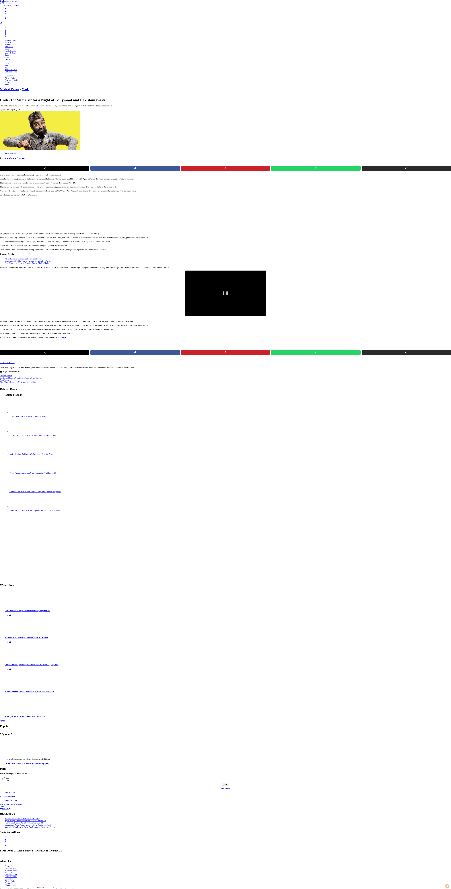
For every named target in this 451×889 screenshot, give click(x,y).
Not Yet (224, 13)
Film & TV (9, 47)
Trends (7, 59)
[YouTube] (5, 18)
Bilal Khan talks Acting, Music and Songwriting (18, 382)
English (41, 887)
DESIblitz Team (11, 72)
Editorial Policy (10, 885)
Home (7, 63)
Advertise (7, 5)
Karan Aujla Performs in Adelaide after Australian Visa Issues (29, 692)
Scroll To (5, 809)
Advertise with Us (11, 80)
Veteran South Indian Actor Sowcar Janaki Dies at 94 (24, 823)
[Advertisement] (40, 214)
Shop (2, 5)
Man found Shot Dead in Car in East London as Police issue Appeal (30, 827)
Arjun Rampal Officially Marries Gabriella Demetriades (25, 821)
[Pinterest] (5, 13)
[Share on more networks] (406, 168)
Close (2, 806)
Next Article (4, 380)
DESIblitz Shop (10, 868)
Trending (19, 804)
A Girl (6, 780)
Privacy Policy (10, 78)
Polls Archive (10, 792)
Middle (6, 796)
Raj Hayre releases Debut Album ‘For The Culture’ (25, 717)
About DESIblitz (11, 70)
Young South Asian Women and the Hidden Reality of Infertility (28, 825)
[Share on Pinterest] (225, 168)
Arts (9, 1)
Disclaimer (9, 76)
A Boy (6, 778)
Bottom (12, 796)
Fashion (8, 45)
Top (1, 796)
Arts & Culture (10, 40)
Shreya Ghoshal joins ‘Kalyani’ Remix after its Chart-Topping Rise (31, 665)
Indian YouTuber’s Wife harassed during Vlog (27, 763)
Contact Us (16, 5)
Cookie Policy (10, 883)
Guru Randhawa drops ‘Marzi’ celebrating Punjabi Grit (27, 611)
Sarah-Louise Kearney (14, 158)
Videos (14, 1)
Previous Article (6, 376)
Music (25, 89)
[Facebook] (5, 9)
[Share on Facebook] (135, 168)
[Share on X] (44, 168)
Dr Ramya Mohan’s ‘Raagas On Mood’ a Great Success (21, 378)
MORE (3, 721)
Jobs (6, 1)
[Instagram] (5, 16)
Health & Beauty (11, 51)
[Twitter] (5, 11)
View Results (225, 788)
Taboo (7, 57)
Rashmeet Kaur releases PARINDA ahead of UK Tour (26, 638)
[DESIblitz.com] (6, 3)
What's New (4, 804)
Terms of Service (11, 877)
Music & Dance (10, 53)
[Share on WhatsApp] (316, 168)
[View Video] (10, 615)
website (63, 337)
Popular (12, 804)
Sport (7, 55)
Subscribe (242, 13)
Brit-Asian (8, 42)
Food (7, 49)
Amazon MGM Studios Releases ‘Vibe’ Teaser (22, 819)
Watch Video (12, 154)
